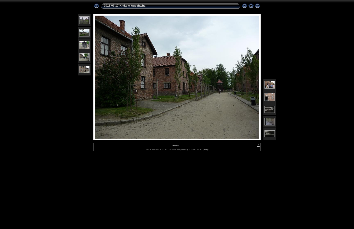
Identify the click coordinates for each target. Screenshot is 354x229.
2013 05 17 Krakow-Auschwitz (124, 5)
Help (206, 149)
